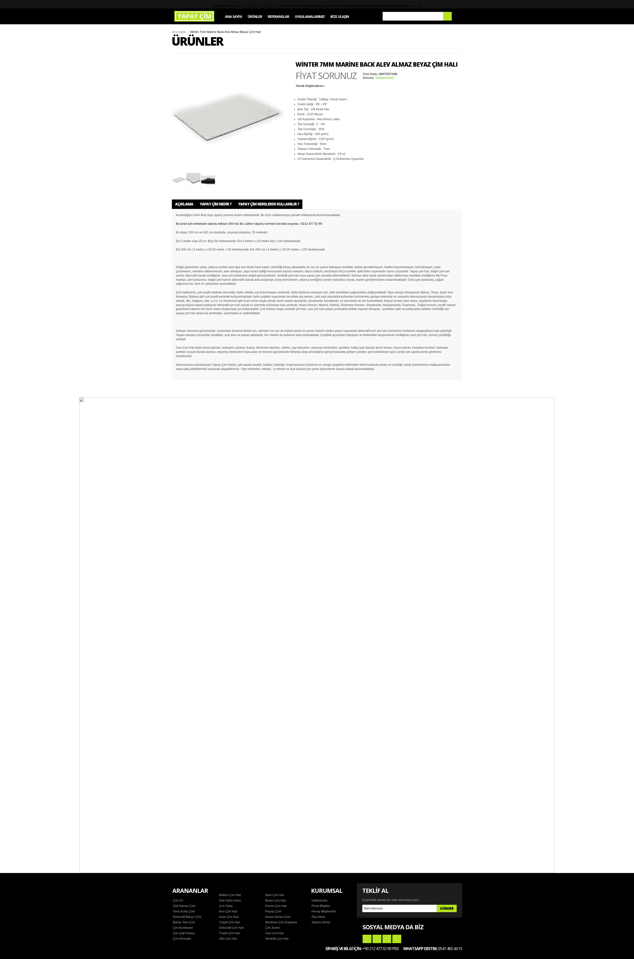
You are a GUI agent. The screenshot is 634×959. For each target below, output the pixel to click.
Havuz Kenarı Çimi (278, 917)
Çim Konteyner (183, 928)
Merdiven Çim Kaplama (281, 922)
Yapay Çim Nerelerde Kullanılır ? (268, 203)
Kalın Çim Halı (228, 917)
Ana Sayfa (179, 32)
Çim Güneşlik (182, 938)
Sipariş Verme (321, 922)
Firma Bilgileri (321, 906)
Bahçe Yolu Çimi (184, 922)
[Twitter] (376, 939)
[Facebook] (367, 939)
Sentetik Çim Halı (277, 938)
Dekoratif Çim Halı (231, 928)
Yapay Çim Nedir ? (216, 203)
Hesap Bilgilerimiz (324, 911)
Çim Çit (178, 900)
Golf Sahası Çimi (184, 906)
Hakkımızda (319, 900)
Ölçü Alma (318, 917)
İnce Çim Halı (228, 911)
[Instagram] (396, 939)
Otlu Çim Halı (228, 938)
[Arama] (447, 16)
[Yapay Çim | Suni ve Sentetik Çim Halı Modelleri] (194, 16)
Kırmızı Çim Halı (276, 906)
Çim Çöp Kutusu (184, 933)
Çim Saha (226, 906)
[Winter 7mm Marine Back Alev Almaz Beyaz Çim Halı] (227, 117)
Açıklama (184, 203)
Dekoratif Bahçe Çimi (187, 917)
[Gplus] (386, 939)
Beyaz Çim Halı (275, 900)
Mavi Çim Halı (274, 895)
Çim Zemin (272, 928)
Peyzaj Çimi (273, 911)
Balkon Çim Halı (230, 895)
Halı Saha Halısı (230, 900)
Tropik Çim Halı (229, 922)
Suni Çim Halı (274, 933)
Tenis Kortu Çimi (184, 911)
